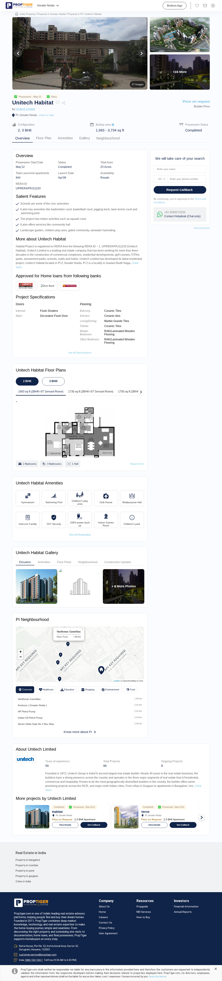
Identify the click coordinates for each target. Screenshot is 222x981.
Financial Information (186, 906)
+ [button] (20, 651)
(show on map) (46, 115)
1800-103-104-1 (34, 960)
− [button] (20, 657)
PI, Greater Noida (26, 115)
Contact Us (105, 922)
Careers (103, 917)
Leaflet (116, 680)
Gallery (84, 138)
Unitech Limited (25, 109)
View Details (65, 825)
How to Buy (143, 917)
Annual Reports (183, 912)
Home (102, 912)
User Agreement (108, 933)
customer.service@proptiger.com (38, 954)
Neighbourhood (108, 138)
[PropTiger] (19, 5)
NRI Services (143, 912)
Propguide (142, 906)
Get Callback (94, 825)
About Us (104, 906)
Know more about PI (78, 732)
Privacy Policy (106, 928)
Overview (22, 138)
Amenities (65, 138)
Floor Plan (44, 138)
